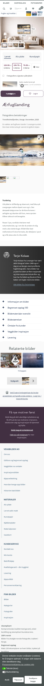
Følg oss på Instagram (19, 434)
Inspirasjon (20, 3)
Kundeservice (11, 543)
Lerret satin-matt (11, 510)
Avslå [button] (7, 680)
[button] (17, 357)
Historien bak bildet (12, 490)
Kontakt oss (9, 549)
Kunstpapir (8, 517)
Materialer (10, 499)
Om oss (7, 454)
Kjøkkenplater (10, 523)
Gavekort (7, 535)
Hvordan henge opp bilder (14, 484)
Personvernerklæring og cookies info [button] (18, 665)
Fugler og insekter (8, 13)
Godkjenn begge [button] (33, 679)
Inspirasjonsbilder (11, 472)
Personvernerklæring (13, 585)
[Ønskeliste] (33, 9)
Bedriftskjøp (9, 561)
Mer (37, 67)
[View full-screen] (40, 138)
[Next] (40, 154)
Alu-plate (7, 504)
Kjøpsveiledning (10, 478)
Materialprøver (10, 529)
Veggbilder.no (11, 449)
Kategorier (8, 605)
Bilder (6, 3)
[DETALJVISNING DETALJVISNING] (22, 154)
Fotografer (8, 611)
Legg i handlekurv (11, 93)
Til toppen (22, 371)
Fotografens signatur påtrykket (19, 76)
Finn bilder (10, 594)
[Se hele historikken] (33, 381)
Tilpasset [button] (18, 680)
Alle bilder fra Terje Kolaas (24, 284)
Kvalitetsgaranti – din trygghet (16, 567)
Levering (7, 573)
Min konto (8, 555)
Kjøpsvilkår (8, 579)
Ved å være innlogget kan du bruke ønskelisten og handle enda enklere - (22, 395)
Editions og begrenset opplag (16, 460)
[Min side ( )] (26, 9)
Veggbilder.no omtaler (13, 466)
